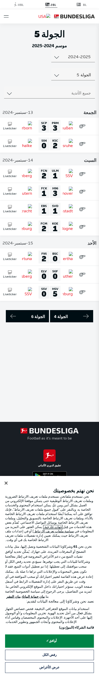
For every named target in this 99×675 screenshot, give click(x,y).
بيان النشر (13, 596)
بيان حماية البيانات (33, 596)
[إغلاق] (6, 483)
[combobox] (73, 57)
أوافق (53, 641)
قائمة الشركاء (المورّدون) (76, 627)
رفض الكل (49, 655)
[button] (6, 16)
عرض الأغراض (49, 667)
